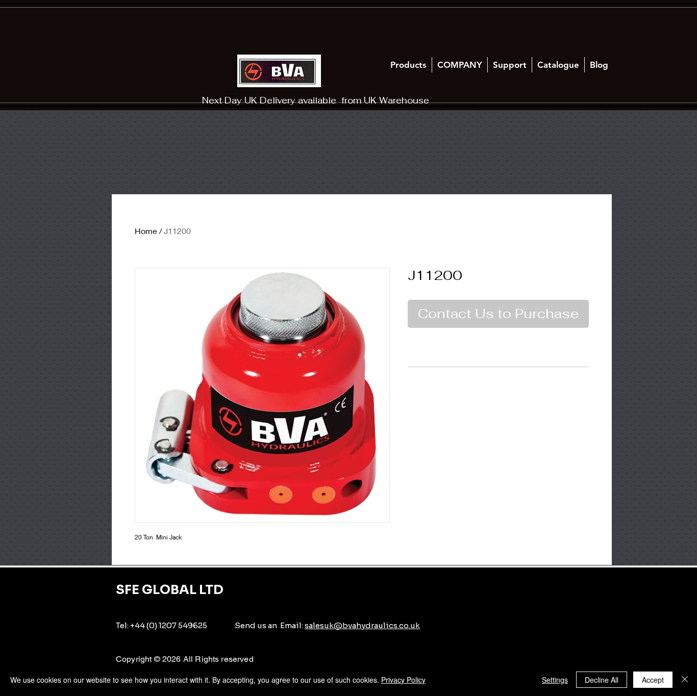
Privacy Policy (403, 680)
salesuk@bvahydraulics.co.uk (362, 625)
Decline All (601, 680)
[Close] (685, 680)
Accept (653, 680)
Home (146, 231)
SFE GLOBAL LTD (169, 590)
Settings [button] (555, 680)
